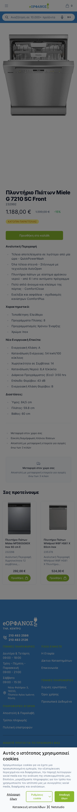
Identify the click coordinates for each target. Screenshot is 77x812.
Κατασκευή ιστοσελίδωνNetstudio (38, 807)
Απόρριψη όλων (13, 797)
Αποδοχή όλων (64, 796)
